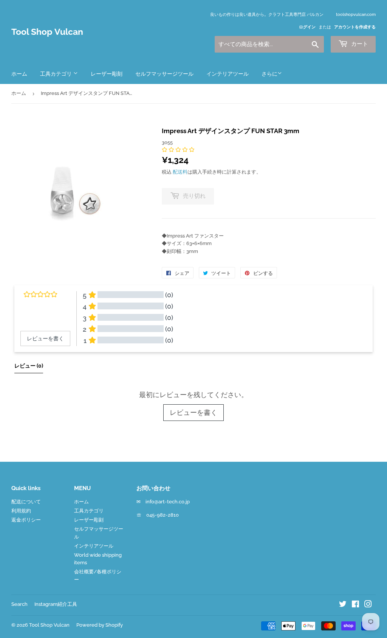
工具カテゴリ (56, 74)
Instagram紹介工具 (55, 604)
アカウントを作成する (355, 27)
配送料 (180, 172)
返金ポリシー (26, 520)
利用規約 (21, 511)
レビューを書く (193, 412)
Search (19, 604)
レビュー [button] (28, 366)
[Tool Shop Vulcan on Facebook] (355, 605)
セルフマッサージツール (164, 74)
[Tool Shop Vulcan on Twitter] (343, 605)
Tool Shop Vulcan (47, 32)
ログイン (307, 27)
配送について (26, 502)
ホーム (19, 74)
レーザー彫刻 (106, 74)
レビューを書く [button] (45, 338)
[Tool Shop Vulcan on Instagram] (368, 605)
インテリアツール (227, 74)
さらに (269, 74)
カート (359, 43)
